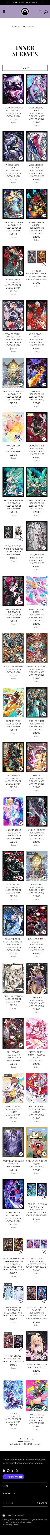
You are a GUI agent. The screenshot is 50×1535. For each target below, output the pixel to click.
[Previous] (8, 2)
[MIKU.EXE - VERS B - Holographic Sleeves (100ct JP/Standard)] (13, 482)
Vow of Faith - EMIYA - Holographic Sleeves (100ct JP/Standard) (37, 339)
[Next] (42, 2)
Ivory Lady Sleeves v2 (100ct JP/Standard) (13, 1164)
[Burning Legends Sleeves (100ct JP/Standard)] (13, 978)
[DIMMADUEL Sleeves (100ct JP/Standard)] (37, 1142)
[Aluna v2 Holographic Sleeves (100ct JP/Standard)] (37, 978)
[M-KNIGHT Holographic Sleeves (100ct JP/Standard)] (37, 373)
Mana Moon (23, 1519)
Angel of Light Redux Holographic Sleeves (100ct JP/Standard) (36, 615)
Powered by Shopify (10, 1525)
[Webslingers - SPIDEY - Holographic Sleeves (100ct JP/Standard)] (37, 146)
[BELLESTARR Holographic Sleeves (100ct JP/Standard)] (13, 1033)
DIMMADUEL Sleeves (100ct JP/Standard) (36, 1164)
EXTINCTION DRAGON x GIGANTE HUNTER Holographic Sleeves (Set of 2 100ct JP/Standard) (13, 1264)
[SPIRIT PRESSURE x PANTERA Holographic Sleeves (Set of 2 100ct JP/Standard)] (37, 1293)
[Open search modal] (40, 11)
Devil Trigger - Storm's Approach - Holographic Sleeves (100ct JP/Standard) (13, 944)
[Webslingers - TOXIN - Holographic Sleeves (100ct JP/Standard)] (13, 146)
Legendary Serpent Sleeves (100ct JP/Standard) (13, 669)
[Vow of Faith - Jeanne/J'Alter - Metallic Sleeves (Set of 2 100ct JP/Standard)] (13, 315)
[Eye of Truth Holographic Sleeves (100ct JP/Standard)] (13, 261)
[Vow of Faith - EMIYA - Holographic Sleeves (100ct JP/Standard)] (37, 315)
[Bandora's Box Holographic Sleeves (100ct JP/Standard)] (13, 591)
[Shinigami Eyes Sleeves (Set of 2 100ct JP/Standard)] (13, 1341)
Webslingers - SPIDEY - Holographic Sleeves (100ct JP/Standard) (37, 170)
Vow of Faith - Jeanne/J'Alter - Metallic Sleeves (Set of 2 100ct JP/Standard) (13, 339)
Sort (27, 67)
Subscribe (42, 1503)
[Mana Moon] (25, 11)
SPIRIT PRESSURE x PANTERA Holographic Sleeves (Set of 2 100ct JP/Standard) (36, 1312)
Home (15, 26)
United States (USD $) (15, 1515)
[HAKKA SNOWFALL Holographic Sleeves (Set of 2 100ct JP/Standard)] (13, 1293)
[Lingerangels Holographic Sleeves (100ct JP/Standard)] (13, 811)
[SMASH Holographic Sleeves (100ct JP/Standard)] (37, 757)
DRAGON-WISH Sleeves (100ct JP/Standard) (13, 724)
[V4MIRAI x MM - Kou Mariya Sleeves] (37, 1346)
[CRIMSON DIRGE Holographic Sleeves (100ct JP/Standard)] (37, 427)
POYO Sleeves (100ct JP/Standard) (13, 448)
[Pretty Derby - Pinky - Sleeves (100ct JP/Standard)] (37, 1033)
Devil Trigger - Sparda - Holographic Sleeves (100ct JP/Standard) (36, 944)
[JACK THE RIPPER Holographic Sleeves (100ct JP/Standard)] (37, 811)
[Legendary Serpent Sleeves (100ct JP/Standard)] (13, 648)
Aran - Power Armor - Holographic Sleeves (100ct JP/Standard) (37, 228)
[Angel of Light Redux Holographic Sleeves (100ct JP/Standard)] (37, 591)
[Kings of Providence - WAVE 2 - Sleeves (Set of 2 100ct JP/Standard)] (37, 256)
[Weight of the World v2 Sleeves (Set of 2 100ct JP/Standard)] (13, 532)
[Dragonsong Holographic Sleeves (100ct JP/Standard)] (37, 536)
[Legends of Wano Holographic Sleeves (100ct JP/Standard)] (37, 648)
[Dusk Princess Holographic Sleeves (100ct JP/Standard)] (37, 702)
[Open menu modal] (4, 11)
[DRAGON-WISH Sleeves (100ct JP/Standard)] (13, 702)
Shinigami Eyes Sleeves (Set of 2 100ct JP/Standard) (13, 1359)
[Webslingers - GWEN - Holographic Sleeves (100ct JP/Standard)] (37, 89)
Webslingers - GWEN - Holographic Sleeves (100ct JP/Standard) (37, 113)
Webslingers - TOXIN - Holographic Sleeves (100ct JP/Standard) (13, 170)
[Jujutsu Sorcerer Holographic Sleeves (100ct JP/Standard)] (13, 89)
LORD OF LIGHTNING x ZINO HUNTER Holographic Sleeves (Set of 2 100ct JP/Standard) (36, 1209)
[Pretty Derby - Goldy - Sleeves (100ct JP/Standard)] (37, 1088)
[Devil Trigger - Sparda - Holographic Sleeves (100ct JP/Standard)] (37, 920)
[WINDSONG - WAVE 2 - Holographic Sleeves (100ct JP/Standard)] (13, 373)
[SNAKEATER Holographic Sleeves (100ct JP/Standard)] (13, 866)
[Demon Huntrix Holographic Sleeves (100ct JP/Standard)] (13, 1194)
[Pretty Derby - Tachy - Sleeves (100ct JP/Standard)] (13, 1088)
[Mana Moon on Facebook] (4, 1471)
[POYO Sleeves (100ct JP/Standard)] (13, 427)
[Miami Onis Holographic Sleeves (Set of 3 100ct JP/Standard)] (37, 1244)
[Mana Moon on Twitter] (17, 1471)
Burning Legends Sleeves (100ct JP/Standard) (13, 999)
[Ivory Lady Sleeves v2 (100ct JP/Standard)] (13, 1142)
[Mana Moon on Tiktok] (13, 1471)
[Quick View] (21, 101)
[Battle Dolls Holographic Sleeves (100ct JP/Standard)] (37, 1395)
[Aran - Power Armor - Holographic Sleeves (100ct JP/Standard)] (37, 204)
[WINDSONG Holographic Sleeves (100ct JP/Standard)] (37, 866)
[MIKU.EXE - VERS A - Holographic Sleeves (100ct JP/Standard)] (37, 482)
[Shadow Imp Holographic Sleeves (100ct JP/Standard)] (13, 757)
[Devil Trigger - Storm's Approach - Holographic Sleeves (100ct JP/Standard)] (13, 920)
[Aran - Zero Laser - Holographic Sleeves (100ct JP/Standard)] (13, 204)
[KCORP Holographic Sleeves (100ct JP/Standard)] (13, 1395)
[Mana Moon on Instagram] (8, 1471)
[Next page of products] (33, 1439)
